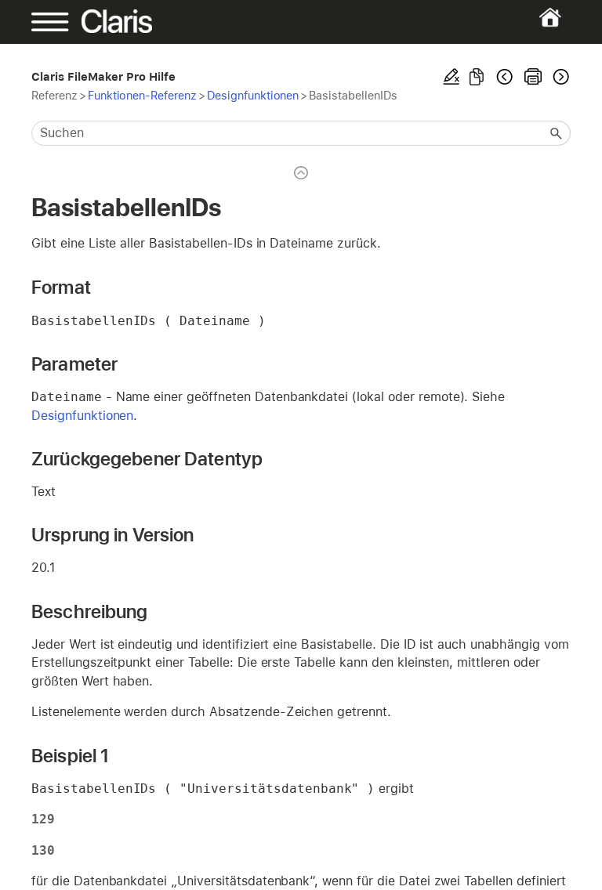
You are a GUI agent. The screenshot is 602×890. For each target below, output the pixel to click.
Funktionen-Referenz (142, 95)
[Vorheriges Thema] (504, 76)
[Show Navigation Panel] (57, 22)
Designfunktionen (253, 95)
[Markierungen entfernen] (451, 76)
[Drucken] (533, 76)
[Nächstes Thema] (560, 76)
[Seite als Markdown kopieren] (476, 76)
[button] (556, 133)
